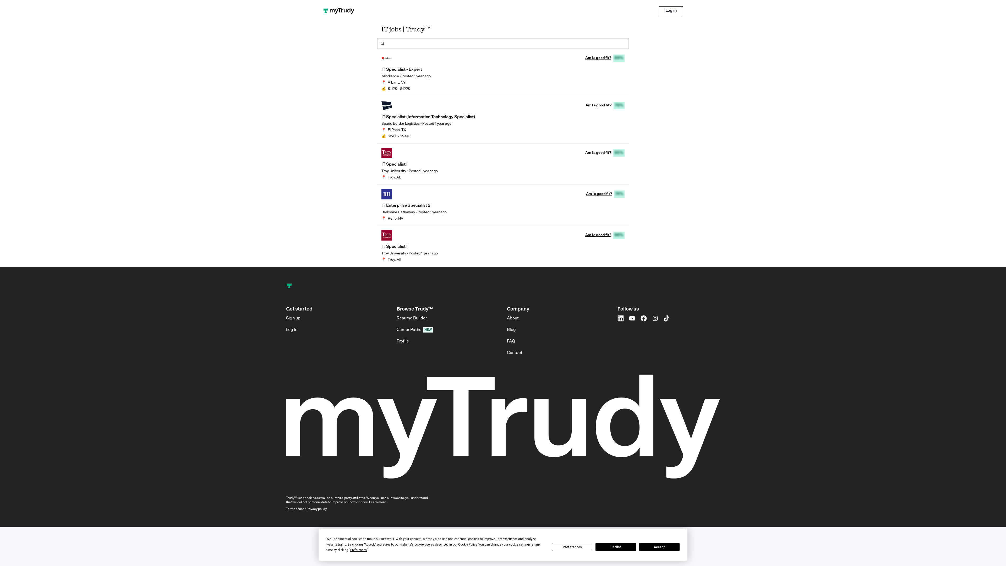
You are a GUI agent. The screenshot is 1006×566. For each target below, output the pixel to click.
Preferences (572, 547)
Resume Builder (412, 318)
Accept (659, 547)
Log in (671, 11)
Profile (403, 341)
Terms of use (295, 509)
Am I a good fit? (598, 58)
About (513, 318)
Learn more (377, 502)
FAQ (511, 341)
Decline (615, 547)
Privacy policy (317, 509)
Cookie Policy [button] (467, 544)
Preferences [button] (358, 550)
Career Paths (409, 330)
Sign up (293, 318)
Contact (514, 353)
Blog (511, 330)
